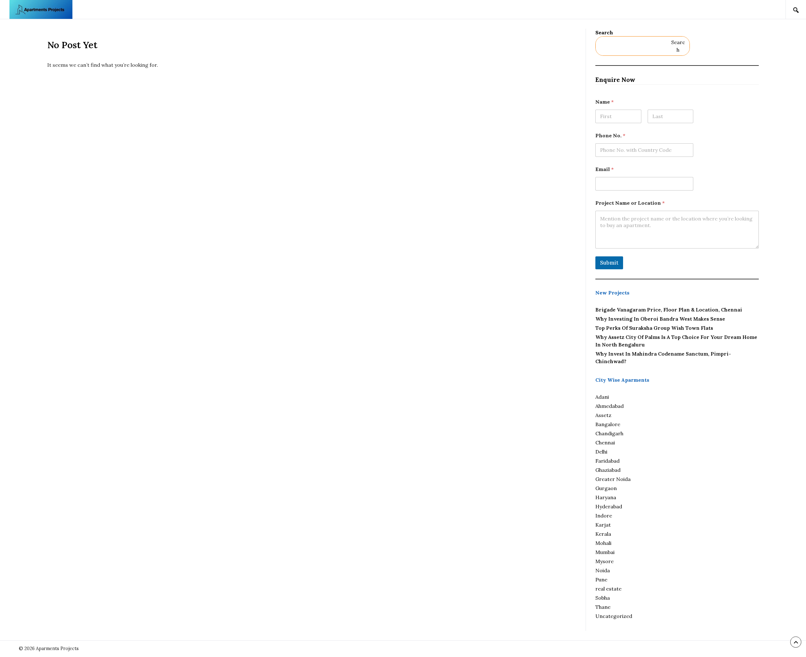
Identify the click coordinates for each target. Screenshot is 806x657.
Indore (603, 515)
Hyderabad (608, 506)
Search (604, 32)
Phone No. (610, 136)
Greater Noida (613, 479)
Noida (602, 570)
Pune (601, 579)
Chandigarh (609, 433)
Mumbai (605, 552)
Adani (602, 397)
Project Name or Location (630, 203)
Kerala (603, 534)
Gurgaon (606, 488)
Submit (609, 262)
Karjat (603, 525)
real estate (608, 589)
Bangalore (607, 424)
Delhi (601, 451)
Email (604, 169)
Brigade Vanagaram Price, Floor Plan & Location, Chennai (668, 309)
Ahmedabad (609, 406)
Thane (602, 607)
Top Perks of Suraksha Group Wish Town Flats (654, 328)
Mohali (603, 543)
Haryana (605, 497)
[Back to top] (795, 642)
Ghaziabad (608, 470)
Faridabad (607, 461)
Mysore (604, 561)
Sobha (602, 598)
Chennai (605, 442)
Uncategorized (613, 616)
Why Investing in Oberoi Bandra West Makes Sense (660, 319)
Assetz (603, 415)
